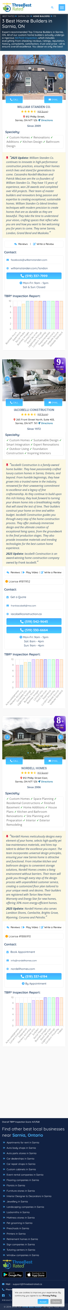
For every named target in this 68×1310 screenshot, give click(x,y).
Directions (46, 120)
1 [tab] (29, 91)
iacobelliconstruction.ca (26, 614)
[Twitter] (10, 1295)
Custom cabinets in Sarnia (21, 1169)
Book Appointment (22, 952)
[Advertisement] (34, 1084)
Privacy (7, 1300)
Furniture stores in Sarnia (20, 1190)
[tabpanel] (34, 77)
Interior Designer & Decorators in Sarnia (28, 1196)
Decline (56, 1301)
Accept (43, 1301)
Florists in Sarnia (15, 1185)
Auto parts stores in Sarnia (21, 1153)
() (42, 111)
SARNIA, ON (23, 16)
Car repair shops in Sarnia (20, 1164)
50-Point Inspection (26, 37)
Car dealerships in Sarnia (20, 1158)
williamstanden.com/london (29, 268)
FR (54, 16)
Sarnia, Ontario (27, 1135)
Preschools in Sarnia (17, 1228)
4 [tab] (37, 91)
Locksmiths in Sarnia (17, 1212)
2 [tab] (32, 91)
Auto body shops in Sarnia (21, 1147)
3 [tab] (35, 91)
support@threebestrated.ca (27, 1284)
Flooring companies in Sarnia (22, 1180)
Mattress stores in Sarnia (20, 1217)
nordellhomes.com (23, 969)
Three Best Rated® (32, 1306)
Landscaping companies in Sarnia (25, 1206)
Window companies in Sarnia (22, 1255)
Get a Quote (18, 597)
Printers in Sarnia (15, 1233)
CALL (15, 99)
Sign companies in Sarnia (20, 1244)
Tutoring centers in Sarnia (20, 1249)
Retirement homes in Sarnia (22, 1239)
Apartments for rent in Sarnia (22, 1142)
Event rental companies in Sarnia (24, 1174)
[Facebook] (3, 1295)
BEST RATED (8, 16)
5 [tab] (39, 394)
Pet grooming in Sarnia (19, 1223)
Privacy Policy (49, 1295)
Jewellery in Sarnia (17, 1201)
